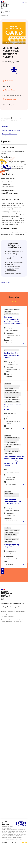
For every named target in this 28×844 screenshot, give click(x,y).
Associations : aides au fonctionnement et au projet (12, 407)
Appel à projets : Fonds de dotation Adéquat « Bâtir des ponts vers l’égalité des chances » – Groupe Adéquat (14, 460)
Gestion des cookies (14, 614)
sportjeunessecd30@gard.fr (13, 273)
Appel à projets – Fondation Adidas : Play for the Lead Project (13, 501)
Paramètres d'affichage (8, 616)
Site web (13, 74)
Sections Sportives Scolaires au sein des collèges (11, 355)
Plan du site (3, 611)
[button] (2, 569)
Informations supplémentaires (11, 130)
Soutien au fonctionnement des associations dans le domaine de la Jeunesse (13, 320)
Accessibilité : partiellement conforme (16, 611)
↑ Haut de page (5, 282)
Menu (25, 1)
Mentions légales (5, 614)
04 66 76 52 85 (11, 270)
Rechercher (22, 1)
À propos (5, 126)
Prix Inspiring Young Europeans (11, 545)
